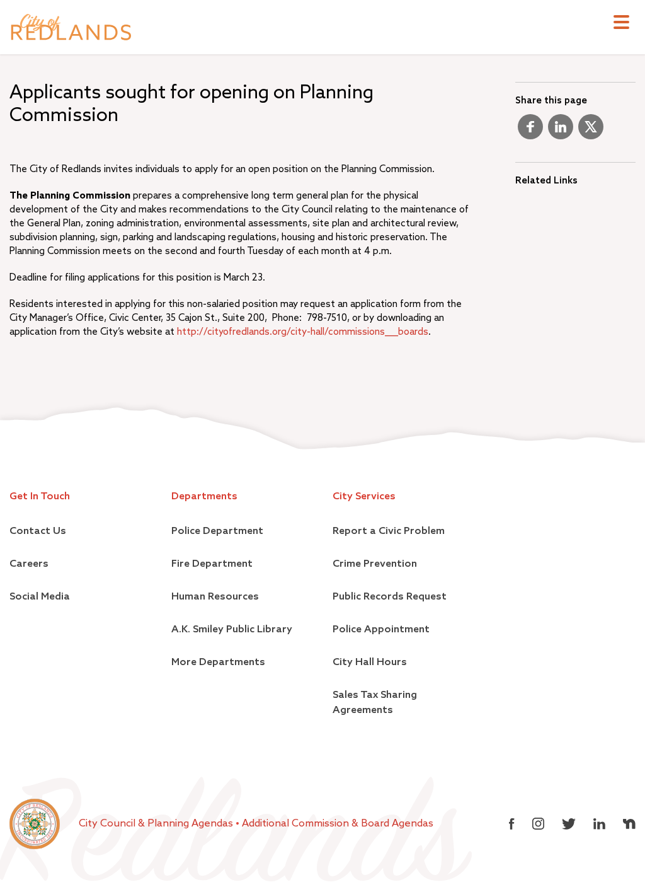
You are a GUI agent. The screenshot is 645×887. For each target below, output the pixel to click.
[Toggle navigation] (621, 23)
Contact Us (37, 531)
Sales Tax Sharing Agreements (375, 703)
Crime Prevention (375, 564)
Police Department (217, 531)
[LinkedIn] (560, 131)
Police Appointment (381, 630)
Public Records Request (390, 597)
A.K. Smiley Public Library (231, 630)
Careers (29, 564)
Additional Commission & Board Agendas (337, 824)
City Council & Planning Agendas (157, 824)
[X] (591, 131)
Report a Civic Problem (389, 531)
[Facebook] (530, 131)
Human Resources (215, 597)
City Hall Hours (370, 663)
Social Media (39, 597)
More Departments (218, 663)
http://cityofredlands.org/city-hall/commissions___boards (302, 332)
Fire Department (212, 564)
